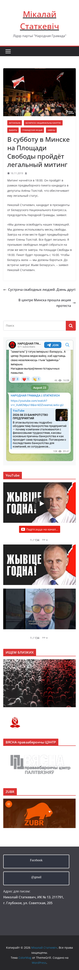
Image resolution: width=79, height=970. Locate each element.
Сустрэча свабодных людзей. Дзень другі (41, 289)
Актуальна (14, 122)
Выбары (13, 130)
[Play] (41, 504)
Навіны (51, 130)
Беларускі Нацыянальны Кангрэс (43, 122)
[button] (45, 539)
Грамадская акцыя (32, 130)
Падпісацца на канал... (42, 529)
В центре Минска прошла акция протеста (44, 303)
